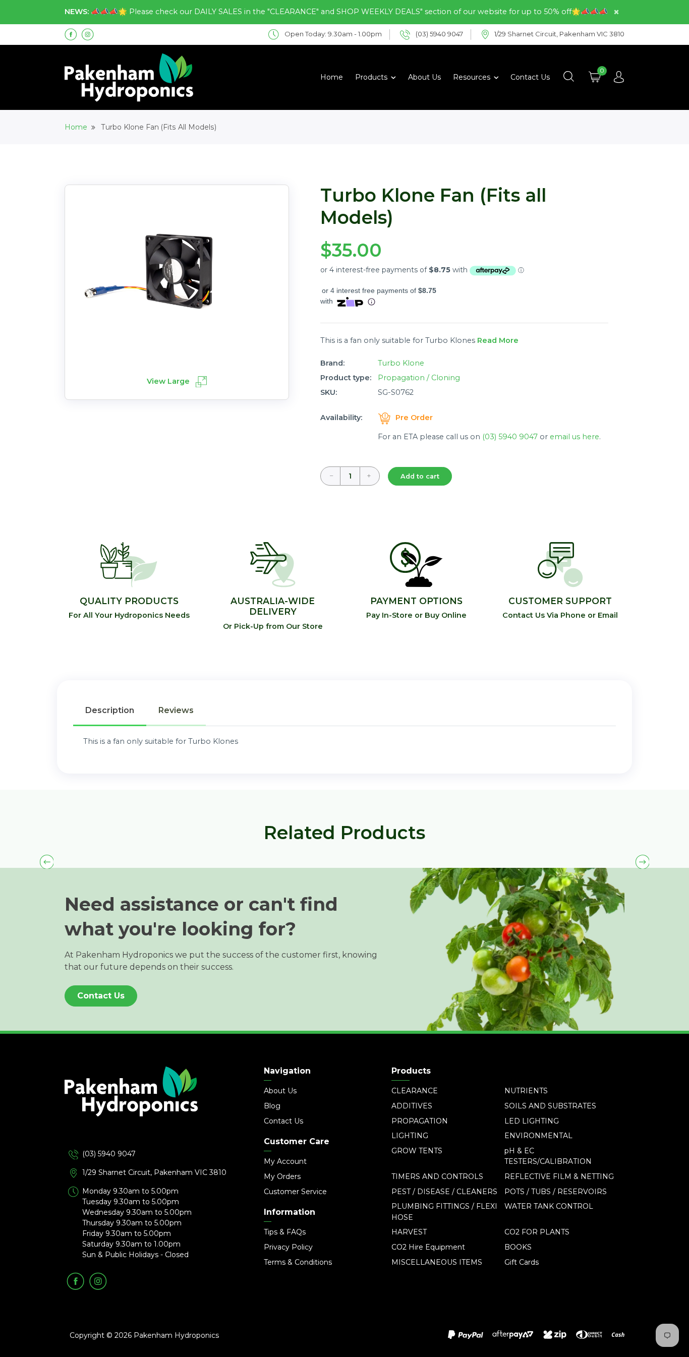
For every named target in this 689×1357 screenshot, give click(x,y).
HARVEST (409, 1231)
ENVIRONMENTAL (538, 1135)
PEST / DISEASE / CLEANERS (444, 1191)
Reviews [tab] (176, 710)
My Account (285, 1161)
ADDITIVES (411, 1105)
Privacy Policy (288, 1247)
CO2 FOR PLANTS (536, 1231)
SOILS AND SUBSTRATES (550, 1105)
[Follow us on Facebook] (71, 34)
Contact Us (530, 77)
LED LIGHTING (531, 1121)
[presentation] (47, 862)
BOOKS (518, 1247)
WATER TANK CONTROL (548, 1206)
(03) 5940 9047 (510, 436)
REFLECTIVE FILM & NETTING (559, 1176)
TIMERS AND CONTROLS (437, 1176)
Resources (472, 77)
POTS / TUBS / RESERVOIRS (555, 1191)
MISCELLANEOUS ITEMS (436, 1262)
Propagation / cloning (419, 377)
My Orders (282, 1176)
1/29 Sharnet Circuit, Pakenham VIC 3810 (154, 1172)
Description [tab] (109, 710)
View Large (169, 381)
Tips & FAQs (285, 1231)
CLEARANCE (414, 1090)
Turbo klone (401, 363)
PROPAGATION (419, 1121)
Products (372, 77)
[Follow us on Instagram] (87, 34)
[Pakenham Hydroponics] (153, 1107)
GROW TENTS (416, 1150)
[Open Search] (568, 77)
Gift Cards (521, 1262)
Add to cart (419, 476)
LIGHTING (409, 1135)
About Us (424, 77)
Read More (498, 340)
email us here (574, 436)
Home (331, 77)
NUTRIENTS (526, 1090)
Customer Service (295, 1191)
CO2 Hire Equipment (428, 1247)
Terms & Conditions (298, 1262)
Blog (272, 1105)
